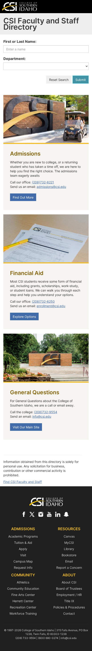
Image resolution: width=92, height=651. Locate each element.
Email (69, 561)
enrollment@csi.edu (51, 306)
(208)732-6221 (43, 182)
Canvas (69, 536)
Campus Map (23, 561)
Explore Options (24, 316)
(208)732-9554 (45, 412)
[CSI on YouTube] (49, 514)
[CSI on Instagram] (40, 514)
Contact (69, 613)
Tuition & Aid (23, 542)
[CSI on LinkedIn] (57, 514)
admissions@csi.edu (51, 187)
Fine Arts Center (23, 595)
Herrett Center (23, 601)
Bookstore (69, 555)
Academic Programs (23, 536)
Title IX (69, 601)
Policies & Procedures (69, 607)
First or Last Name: (19, 41)
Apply (23, 549)
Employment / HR (69, 595)
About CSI (69, 582)
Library (69, 549)
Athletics (23, 582)
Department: (14, 58)
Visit (23, 555)
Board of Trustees (69, 588)
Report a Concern (69, 567)
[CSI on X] (32, 514)
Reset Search (59, 80)
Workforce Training (23, 613)
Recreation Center (23, 607)
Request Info (23, 567)
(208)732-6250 (43, 301)
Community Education (23, 588)
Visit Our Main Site (26, 427)
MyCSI (69, 542)
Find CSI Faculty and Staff (22, 482)
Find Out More (23, 197)
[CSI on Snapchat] (66, 514)
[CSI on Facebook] (23, 514)
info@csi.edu (41, 416)
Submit (80, 80)
